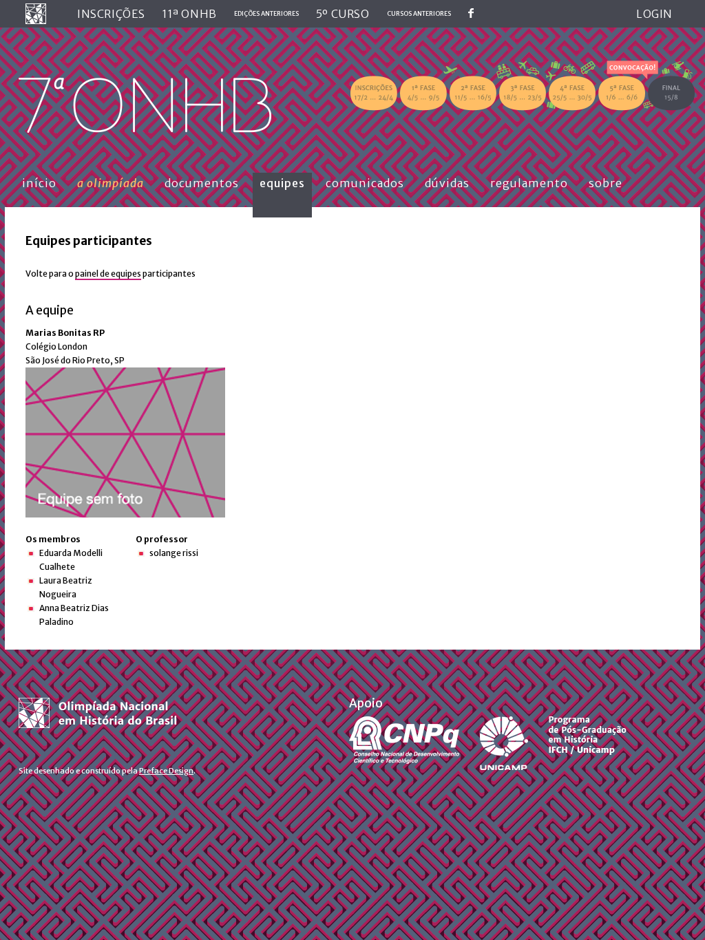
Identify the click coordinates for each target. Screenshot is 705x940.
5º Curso (343, 14)
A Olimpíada (110, 183)
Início (39, 183)
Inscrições (111, 14)
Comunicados (365, 183)
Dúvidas (447, 183)
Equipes (282, 183)
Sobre (605, 183)
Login (654, 14)
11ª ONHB (189, 14)
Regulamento (529, 183)
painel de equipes (108, 273)
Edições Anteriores (266, 13)
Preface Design (166, 771)
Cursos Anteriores (419, 13)
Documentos (202, 183)
